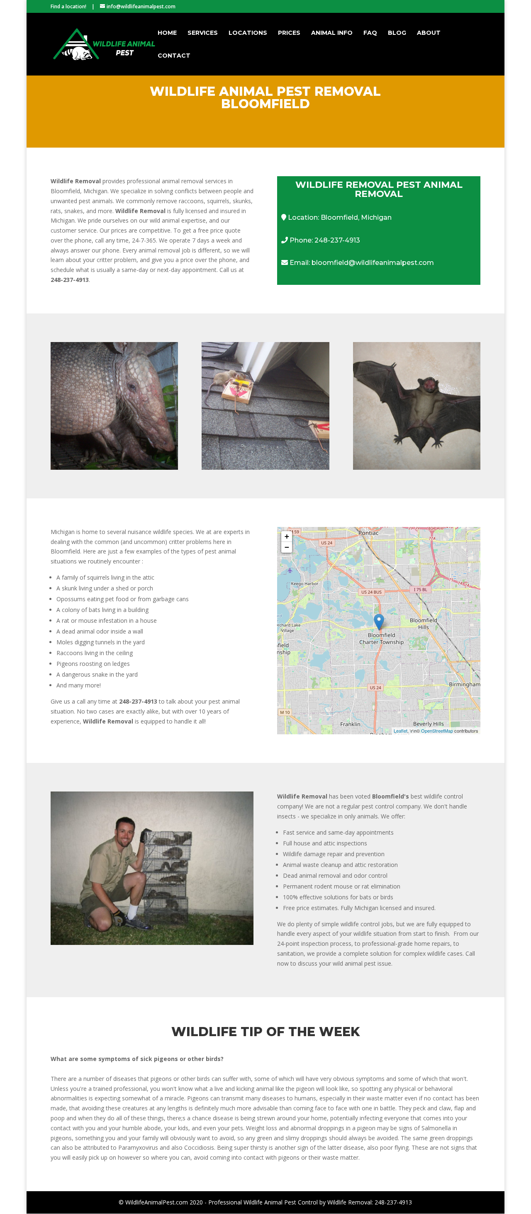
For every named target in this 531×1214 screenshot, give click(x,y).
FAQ (370, 33)
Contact (174, 56)
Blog (397, 33)
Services (203, 33)
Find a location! (68, 6)
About (429, 33)
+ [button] (287, 536)
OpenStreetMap (437, 730)
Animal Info (332, 33)
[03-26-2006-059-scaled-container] (152, 943)
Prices (289, 33)
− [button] (287, 547)
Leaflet (400, 730)
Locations (248, 33)
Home (167, 33)
